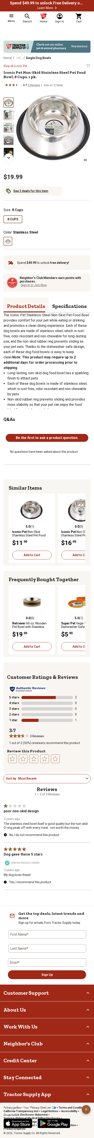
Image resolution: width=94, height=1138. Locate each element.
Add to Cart (32, 555)
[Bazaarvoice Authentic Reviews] (28, 689)
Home (7, 58)
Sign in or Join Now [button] (34, 285)
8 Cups (12, 219)
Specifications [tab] (69, 306)
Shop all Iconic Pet (15, 66)
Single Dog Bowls (38, 58)
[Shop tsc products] (47, 47)
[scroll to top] (86, 1109)
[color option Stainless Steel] (7, 241)
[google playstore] (54, 1123)
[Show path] (18, 58)
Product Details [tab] (26, 306)
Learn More (45, 8)
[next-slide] (8, 157)
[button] (55, 8)
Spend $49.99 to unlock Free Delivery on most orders (47, 3)
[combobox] (51, 778)
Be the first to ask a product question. (47, 438)
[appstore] (17, 1123)
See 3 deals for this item (30, 191)
